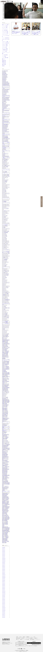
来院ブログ (6, 19)
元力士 (3, 361)
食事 (2, 531)
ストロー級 (3, 231)
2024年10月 (3, 577)
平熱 (7, 412)
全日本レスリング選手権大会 (5, 367)
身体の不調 (7, 516)
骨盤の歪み (7, 536)
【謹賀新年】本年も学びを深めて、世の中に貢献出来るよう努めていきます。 (16, 32)
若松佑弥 (3, 505)
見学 (7, 511)
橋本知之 (3, 460)
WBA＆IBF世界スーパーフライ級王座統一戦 (5, 147)
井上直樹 (7, 346)
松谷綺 (8, 448)
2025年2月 (3, 572)
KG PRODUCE (4, 94)
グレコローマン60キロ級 (5, 208)
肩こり (5, 499)
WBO (5, 149)
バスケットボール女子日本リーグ (5, 250)
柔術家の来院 (4, 60)
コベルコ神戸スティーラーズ (5, 210)
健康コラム (21, 639)
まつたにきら (7, 165)
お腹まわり (7, 159)
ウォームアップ (4, 187)
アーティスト (3, 183)
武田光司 (6, 460)
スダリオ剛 (3, 227)
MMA (5, 101)
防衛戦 (5, 527)
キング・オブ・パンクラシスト (5, 198)
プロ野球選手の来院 (4, 49)
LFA (8, 98)
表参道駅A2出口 (4, 511)
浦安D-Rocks (7, 466)
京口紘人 (3, 348)
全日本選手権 (3, 370)
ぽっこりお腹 (3, 165)
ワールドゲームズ (4, 331)
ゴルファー (3, 214)
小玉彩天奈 (3, 404)
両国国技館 (3, 341)
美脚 (2, 499)
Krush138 (6, 98)
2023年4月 (3, 602)
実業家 (8, 402)
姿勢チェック (6, 398)
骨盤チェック (3, 537)
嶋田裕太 (6, 409)
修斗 (2, 357)
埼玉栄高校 (3, 387)
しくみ (3, 164)
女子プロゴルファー (4, 393)
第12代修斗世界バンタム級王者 (5, 491)
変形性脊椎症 (3, 388)
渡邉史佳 (3, 470)
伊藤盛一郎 (3, 352)
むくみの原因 (6, 166)
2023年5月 (3, 600)
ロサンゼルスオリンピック (5, 327)
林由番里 (3, 449)
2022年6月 (3, 615)
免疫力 (5, 361)
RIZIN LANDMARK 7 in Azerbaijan (5, 119)
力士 (5, 376)
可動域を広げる (4, 381)
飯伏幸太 (5, 531)
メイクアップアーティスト (5, 310)
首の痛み (3, 532)
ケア (2, 209)
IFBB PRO (8, 84)
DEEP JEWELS (4, 78)
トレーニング (7, 244)
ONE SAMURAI (4, 107)
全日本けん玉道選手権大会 (5, 364)
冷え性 (5, 375)
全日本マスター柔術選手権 (5, 366)
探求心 (8, 418)
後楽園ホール (6, 414)
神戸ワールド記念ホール (5, 486)
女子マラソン (3, 396)
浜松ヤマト (3, 466)
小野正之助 (7, 404)
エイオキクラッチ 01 (4, 188)
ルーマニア (3, 320)
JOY (2, 89)
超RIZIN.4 (7, 515)
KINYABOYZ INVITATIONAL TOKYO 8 (5, 96)
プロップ (8, 286)
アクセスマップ (37, 639)
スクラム (6, 226)
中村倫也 (7, 342)
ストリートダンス (4, 228)
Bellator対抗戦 (4, 73)
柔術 (8, 449)
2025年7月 (3, 565)
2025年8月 (3, 563)
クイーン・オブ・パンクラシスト (5, 203)
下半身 (3, 336)
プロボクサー (3, 288)
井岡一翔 (3, 347)
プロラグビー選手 (4, 47)
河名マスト (3, 464)
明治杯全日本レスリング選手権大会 (5, 428)
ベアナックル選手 (4, 51)
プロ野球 (7, 293)
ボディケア (3, 302)
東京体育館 (3, 445)
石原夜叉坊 (6, 482)
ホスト (6, 297)
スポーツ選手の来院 (4, 30)
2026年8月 (3, 547)
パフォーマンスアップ (5, 34)
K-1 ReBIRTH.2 (7, 89)
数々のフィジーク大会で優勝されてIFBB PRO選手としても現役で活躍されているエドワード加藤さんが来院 (26, 33)
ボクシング (6, 298)
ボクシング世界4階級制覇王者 (5, 299)
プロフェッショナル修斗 (5, 287)
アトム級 (8, 176)
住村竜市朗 (7, 352)
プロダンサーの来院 (4, 44)
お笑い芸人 (3, 159)
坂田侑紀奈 (6, 386)
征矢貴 (3, 414)
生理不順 (6, 476)
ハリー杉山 (3, 247)
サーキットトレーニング (5, 218)
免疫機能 (8, 361)
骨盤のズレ (3, 536)
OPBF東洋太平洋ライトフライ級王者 (5, 109)
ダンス (3, 243)
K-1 (4, 89)
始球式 (3, 398)
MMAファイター (4, 102)
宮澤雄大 (3, 403)
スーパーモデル (4, 233)
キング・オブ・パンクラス (5, 200)
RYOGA (8, 129)
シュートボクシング (4, 220)
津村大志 (6, 465)
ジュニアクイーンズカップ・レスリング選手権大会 (5, 224)
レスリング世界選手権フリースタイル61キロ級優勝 (5, 321)
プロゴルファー (4, 283)
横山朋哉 (3, 456)
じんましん (6, 164)
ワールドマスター (4, 332)
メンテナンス (3, 312)
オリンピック (3, 193)
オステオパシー (4, 192)
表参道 (7, 510)
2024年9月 (3, 578)
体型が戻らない (4, 354)
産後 (5, 477)
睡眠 (7, 481)
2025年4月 (3, 569)
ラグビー (8, 315)
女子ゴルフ (7, 391)
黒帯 (5, 542)
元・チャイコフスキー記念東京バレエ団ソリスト (5, 360)
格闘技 (7, 454)
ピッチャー (3, 262)
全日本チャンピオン (4, 365)
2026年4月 (3, 552)
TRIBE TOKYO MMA (5, 136)
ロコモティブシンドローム (5, 326)
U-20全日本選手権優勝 (5, 137)
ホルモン (3, 298)
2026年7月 (3, 548)
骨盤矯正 (7, 537)
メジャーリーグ (4, 311)
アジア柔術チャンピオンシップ (5, 173)
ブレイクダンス (4, 282)
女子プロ (8, 392)
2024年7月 (3, 581)
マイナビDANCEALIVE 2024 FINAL (5, 304)
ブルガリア (3, 278)
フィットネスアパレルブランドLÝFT (5, 267)
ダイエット (7, 242)
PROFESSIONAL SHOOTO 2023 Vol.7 (5, 115)
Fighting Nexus (4, 79)
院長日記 (3, 65)
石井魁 (3, 482)
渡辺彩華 (8, 469)
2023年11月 (3, 592)
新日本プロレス (4, 420)
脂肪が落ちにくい (6, 500)
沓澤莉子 (8, 461)
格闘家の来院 (4, 61)
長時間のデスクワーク (4, 526)
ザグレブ (6, 219)
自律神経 (6, 504)
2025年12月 (3, 558)
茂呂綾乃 (6, 505)
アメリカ (3, 178)
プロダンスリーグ (4, 286)
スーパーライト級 (4, 238)
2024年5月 (3, 584)
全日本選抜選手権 (4, 371)
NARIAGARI (3, 103)
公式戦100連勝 (7, 372)
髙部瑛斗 (3, 542)
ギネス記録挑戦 (4, 201)
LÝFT (3, 101)
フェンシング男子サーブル (5, 271)
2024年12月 (3, 574)
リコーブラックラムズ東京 (5, 317)
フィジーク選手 (4, 265)
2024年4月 (3, 585)
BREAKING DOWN (4, 74)
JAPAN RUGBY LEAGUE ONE (5, 86)
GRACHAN (3, 83)
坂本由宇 (3, 386)
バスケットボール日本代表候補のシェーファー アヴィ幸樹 (5, 252)
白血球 (3, 481)
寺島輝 (6, 403)
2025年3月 (3, 570)
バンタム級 (8, 253)
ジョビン (3, 226)
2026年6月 (3, 550)
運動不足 (3, 519)
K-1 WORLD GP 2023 (5, 90)
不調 (7, 336)
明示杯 (3, 432)
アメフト (7, 177)
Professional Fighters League (5, 113)
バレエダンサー (4, 253)
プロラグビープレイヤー (5, 291)
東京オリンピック (4, 439)
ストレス (8, 228)
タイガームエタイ (4, 239)
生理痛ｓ (3, 477)
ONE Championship (4, 106)
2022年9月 (3, 611)
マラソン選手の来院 (4, 54)
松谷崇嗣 (6, 448)
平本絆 (3, 412)
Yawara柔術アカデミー (5, 153)
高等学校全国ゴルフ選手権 (5, 541)
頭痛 (2, 530)
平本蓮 (5, 412)
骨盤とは (7, 535)
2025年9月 (3, 562)
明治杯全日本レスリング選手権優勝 (5, 426)
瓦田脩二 (3, 476)
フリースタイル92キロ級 (5, 275)
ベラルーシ (3, 297)
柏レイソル (6, 449)
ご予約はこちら (41, 201)
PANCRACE (3, 110)
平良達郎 (7, 413)
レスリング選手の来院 (5, 57)
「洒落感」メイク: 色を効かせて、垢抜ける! (5, 157)
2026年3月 (3, 554)
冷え (2, 375)
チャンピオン (6, 243)
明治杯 (6, 425)
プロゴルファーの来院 (5, 41)
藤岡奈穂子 (3, 509)
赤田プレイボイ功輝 (4, 514)
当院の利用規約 (32, 639)
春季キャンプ (3, 433)
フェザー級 (3, 270)
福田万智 (3, 487)
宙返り (6, 402)
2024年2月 (3, 588)
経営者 (3, 495)
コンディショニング (4, 28)
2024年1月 (3, 589)
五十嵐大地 (3, 346)
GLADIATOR (4, 80)
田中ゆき (8, 477)
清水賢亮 (3, 469)
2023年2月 (3, 604)
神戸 (2, 485)
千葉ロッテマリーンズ (4, 377)
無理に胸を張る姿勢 (4, 472)
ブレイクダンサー (4, 281)
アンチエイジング (4, 182)
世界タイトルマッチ (4, 337)
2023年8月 (3, 596)
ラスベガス (7, 316)
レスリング (7, 320)
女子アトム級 (3, 391)
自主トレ (3, 504)
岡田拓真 (3, 408)
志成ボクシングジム (4, 417)
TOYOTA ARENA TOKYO (5, 131)
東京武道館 (7, 445)
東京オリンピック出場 (4, 440)
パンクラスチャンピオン (5, 258)
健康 (2, 358)
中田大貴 (6, 343)
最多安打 (8, 434)
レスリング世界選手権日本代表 (5, 323)
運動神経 (6, 519)
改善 (2, 419)
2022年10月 (3, 610)
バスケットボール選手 (5, 31)
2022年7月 (3, 614)
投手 (6, 418)
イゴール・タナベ (4, 184)
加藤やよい (8, 376)
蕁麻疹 (8, 506)
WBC (3, 149)
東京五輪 (8, 444)
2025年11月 (3, 559)
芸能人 (8, 504)
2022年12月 (3, 607)
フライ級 (3, 272)
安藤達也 (3, 402)
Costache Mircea (4, 75)
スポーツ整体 (7, 231)
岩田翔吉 (3, 409)
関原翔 (3, 527)
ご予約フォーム (21, 645)
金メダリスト (3, 521)
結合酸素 (6, 495)
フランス (6, 272)
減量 (5, 469)
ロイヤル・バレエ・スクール (5, 325)
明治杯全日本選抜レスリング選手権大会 (5, 430)
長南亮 (3, 525)
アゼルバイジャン (4, 176)
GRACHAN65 (7, 83)
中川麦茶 (7, 341)
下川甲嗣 (6, 336)
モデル (7, 312)
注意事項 (3, 465)
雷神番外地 (8, 527)
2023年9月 (3, 595)
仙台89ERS (6, 348)
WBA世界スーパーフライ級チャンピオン (5, 144)
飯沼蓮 (7, 531)
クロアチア (3, 204)
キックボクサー (4, 194)
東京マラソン (7, 443)
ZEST (8, 156)
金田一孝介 (3, 522)
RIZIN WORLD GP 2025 (5, 121)
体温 (7, 354)
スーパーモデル (4, 237)
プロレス (8, 292)
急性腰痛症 (3, 418)
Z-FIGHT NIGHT (4, 156)
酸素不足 (3, 520)
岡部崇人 (6, 408)
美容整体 (8, 498)
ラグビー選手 (3, 316)
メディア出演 (4, 56)
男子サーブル (3, 480)
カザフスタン (7, 193)
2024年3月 (3, 587)
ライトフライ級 (4, 315)
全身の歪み (3, 372)
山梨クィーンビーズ (4, 407)
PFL (2, 111)
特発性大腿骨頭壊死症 (4, 475)
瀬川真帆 (3, 471)
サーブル (3, 219)
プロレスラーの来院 (4, 48)
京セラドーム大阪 (7, 347)
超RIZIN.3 (3, 515)
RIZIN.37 (3, 125)
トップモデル (3, 244)
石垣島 (8, 482)
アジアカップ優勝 (4, 171)
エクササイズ (3, 189)
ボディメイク (7, 302)
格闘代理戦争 (3, 454)
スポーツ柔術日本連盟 (4, 232)
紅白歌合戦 (6, 494)
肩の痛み (7, 499)
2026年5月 (3, 551)
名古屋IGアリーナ (4, 382)
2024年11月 (3, 576)
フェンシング (7, 270)
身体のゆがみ (3, 516)
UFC (2, 138)
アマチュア (3, 177)
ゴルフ (7, 213)
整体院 (6, 419)
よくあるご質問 (27, 639)
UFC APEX (8, 138)
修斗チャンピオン (6, 357)
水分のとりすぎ (4, 461)
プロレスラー (3, 293)
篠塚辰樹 (3, 494)
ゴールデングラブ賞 (4, 215)
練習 (2, 498)
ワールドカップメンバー (5, 330)
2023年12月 (3, 591)
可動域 (6, 380)
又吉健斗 (3, 380)
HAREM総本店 (4, 84)
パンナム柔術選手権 (4, 259)
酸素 (8, 519)
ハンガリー (7, 247)
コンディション (4, 213)
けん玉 (6, 160)
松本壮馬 (3, 448)
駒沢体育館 (6, 532)
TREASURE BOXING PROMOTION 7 (5, 134)
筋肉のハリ (7, 493)
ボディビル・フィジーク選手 (5, 53)
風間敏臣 (8, 530)
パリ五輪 (3, 257)
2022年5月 (3, 617)
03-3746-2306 (21, 643)
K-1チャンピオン (4, 93)
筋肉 (5, 493)
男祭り (7, 480)
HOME (3, 19)
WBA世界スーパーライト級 (5, 146)
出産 (6, 375)
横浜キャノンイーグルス (5, 459)
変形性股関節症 (7, 387)
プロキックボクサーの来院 (5, 40)
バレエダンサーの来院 (5, 32)
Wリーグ (3, 152)
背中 (2, 500)
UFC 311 (5, 138)
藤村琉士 (7, 509)
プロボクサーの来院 (4, 45)
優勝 (4, 358)
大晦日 (7, 388)
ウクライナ (8, 187)
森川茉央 (6, 455)
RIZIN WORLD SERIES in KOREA (5, 123)
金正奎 (7, 521)
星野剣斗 (6, 432)
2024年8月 (3, 580)
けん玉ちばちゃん (4, 161)
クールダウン (7, 204)
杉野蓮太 (3, 438)
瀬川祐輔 (6, 471)
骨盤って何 (3, 535)
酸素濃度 (6, 520)
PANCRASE (7, 110)
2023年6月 (3, 599)
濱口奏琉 (6, 470)
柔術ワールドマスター (4, 450)
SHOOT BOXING (4, 130)
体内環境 (7, 353)
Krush (3, 98)
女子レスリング (4, 397)
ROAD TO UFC (4, 129)
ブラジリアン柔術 (4, 277)
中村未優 (3, 343)
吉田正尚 (8, 381)
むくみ (3, 166)
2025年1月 (3, 573)
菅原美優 (6, 506)
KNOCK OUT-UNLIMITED (5, 97)
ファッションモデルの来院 (5, 36)
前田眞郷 (3, 376)
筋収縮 (3, 493)
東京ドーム (3, 443)
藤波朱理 (3, 510)
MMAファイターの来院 (5, 24)
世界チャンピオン (4, 338)
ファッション (3, 263)
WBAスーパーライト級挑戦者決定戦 (5, 142)
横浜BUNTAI (6, 456)
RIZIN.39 (6, 125)
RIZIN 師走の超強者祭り (5, 124)
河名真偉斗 (7, 464)
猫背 (8, 475)
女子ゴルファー (4, 392)
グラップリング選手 (4, 27)
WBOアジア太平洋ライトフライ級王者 (5, 151)
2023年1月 (3, 606)
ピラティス (7, 262)
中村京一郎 (3, 342)
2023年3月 (3, 603)
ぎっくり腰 (3, 160)
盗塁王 (5, 481)
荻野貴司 (3, 506)
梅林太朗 (3, 455)
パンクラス (6, 257)
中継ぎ (8, 343)
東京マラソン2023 (4, 444)
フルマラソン (3, 276)
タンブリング (3, 242)
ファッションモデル (4, 264)
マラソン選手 (3, 306)
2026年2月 (3, 555)
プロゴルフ (8, 282)
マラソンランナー (4, 305)
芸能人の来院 (4, 64)
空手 (5, 487)
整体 (4, 419)
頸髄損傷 (5, 530)
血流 (5, 510)
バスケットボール (4, 248)
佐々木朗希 (3, 353)
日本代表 (3, 425)
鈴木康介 (7, 522)
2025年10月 (3, 561)
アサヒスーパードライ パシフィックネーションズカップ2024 (5, 170)
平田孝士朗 (3, 413)
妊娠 (7, 397)
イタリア (8, 184)
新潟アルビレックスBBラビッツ (5, 422)
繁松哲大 (5, 498)
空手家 (7, 487)
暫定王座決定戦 (4, 434)
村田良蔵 (6, 438)
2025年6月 (3, 566)
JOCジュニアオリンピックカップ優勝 (5, 88)
